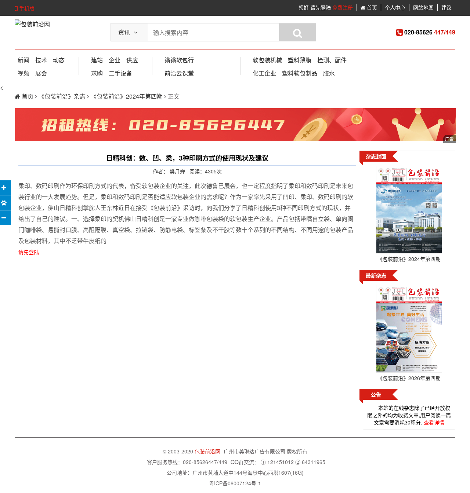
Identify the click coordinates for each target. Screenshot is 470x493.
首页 (371, 7)
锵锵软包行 (179, 60)
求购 (97, 73)
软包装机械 (267, 60)
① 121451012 (277, 462)
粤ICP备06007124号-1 (235, 483)
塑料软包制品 (299, 73)
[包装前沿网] (32, 24)
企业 (114, 60)
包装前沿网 (208, 451)
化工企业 (264, 73)
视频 (23, 73)
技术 (41, 60)
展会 (41, 73)
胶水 (329, 73)
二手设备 (120, 73)
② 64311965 (310, 462)
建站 (97, 60)
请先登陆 (320, 7)
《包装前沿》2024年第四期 (127, 96)
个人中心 (395, 7)
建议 (446, 7)
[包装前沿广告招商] (235, 125)
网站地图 (423, 7)
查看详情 (434, 422)
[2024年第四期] (409, 210)
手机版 (26, 8)
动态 (59, 60)
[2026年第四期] (409, 329)
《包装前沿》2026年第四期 (409, 378)
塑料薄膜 (299, 60)
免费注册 (342, 7)
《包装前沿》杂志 (63, 96)
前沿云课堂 (179, 73)
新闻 (23, 60)
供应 (132, 60)
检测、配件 (332, 60)
